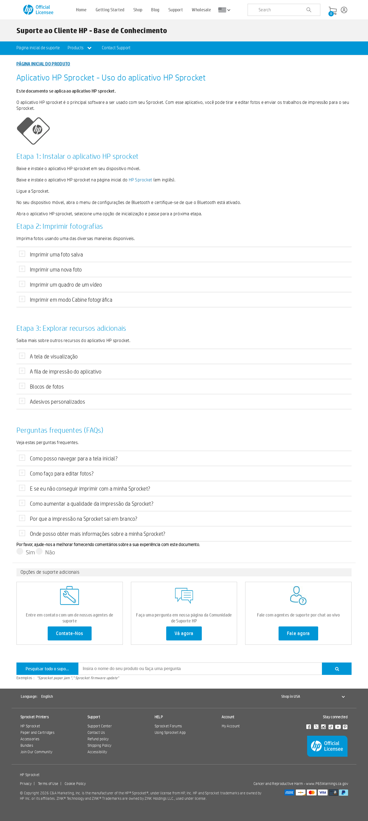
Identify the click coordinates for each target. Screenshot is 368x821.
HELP (159, 716)
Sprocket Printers (34, 716)
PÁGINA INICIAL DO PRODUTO (43, 64)
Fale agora (298, 633)
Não (50, 552)
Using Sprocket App (170, 732)
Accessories (29, 739)
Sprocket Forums (168, 726)
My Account (231, 726)
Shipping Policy (100, 745)
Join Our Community (36, 751)
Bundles (26, 745)
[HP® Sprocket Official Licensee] (39, 10)
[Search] (337, 669)
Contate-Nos (69, 633)
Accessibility (97, 751)
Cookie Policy (75, 783)
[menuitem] (38, 48)
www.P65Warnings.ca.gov (327, 783)
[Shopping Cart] (332, 11)
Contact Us (96, 732)
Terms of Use (48, 783)
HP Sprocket (140, 179)
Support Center (100, 726)
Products (76, 48)
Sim (30, 552)
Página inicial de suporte (38, 48)
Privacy (26, 783)
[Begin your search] (308, 10)
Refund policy (98, 739)
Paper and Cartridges (37, 732)
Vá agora (184, 633)
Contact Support (116, 48)
